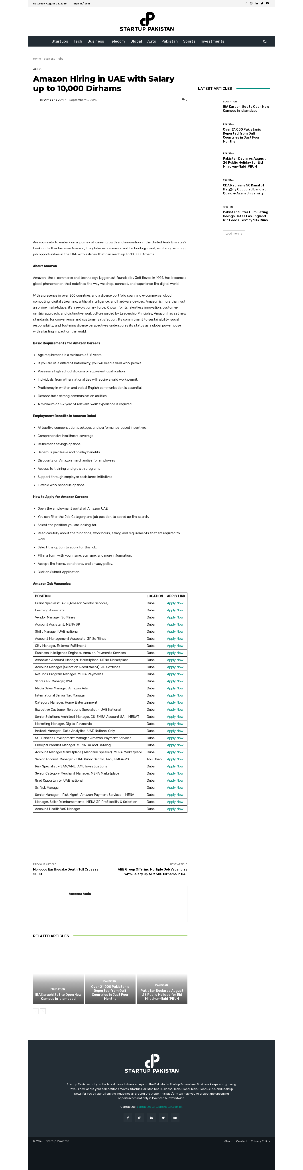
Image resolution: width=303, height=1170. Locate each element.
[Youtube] (267, 3)
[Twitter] (262, 3)
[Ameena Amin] (36, 100)
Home (37, 59)
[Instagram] (251, 3)
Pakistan (109, 981)
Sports (228, 207)
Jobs (60, 59)
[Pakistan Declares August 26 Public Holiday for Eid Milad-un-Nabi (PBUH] (162, 973)
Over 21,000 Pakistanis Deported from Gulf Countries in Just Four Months (110, 993)
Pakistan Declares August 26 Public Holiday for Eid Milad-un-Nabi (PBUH (162, 995)
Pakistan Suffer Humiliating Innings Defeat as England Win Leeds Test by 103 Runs (245, 216)
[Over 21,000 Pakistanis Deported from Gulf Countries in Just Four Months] (110, 973)
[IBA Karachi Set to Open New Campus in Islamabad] (58, 973)
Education (58, 989)
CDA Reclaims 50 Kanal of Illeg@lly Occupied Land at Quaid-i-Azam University (244, 189)
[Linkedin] (256, 3)
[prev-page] (36, 1011)
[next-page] (43, 1011)
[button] (265, 41)
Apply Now (175, 603)
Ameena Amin (55, 99)
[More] (152, 115)
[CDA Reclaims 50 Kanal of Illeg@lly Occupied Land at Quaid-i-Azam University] (209, 187)
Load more (233, 233)
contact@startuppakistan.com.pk (160, 1106)
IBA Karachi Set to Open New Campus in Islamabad (58, 997)
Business (49, 59)
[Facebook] (246, 3)
